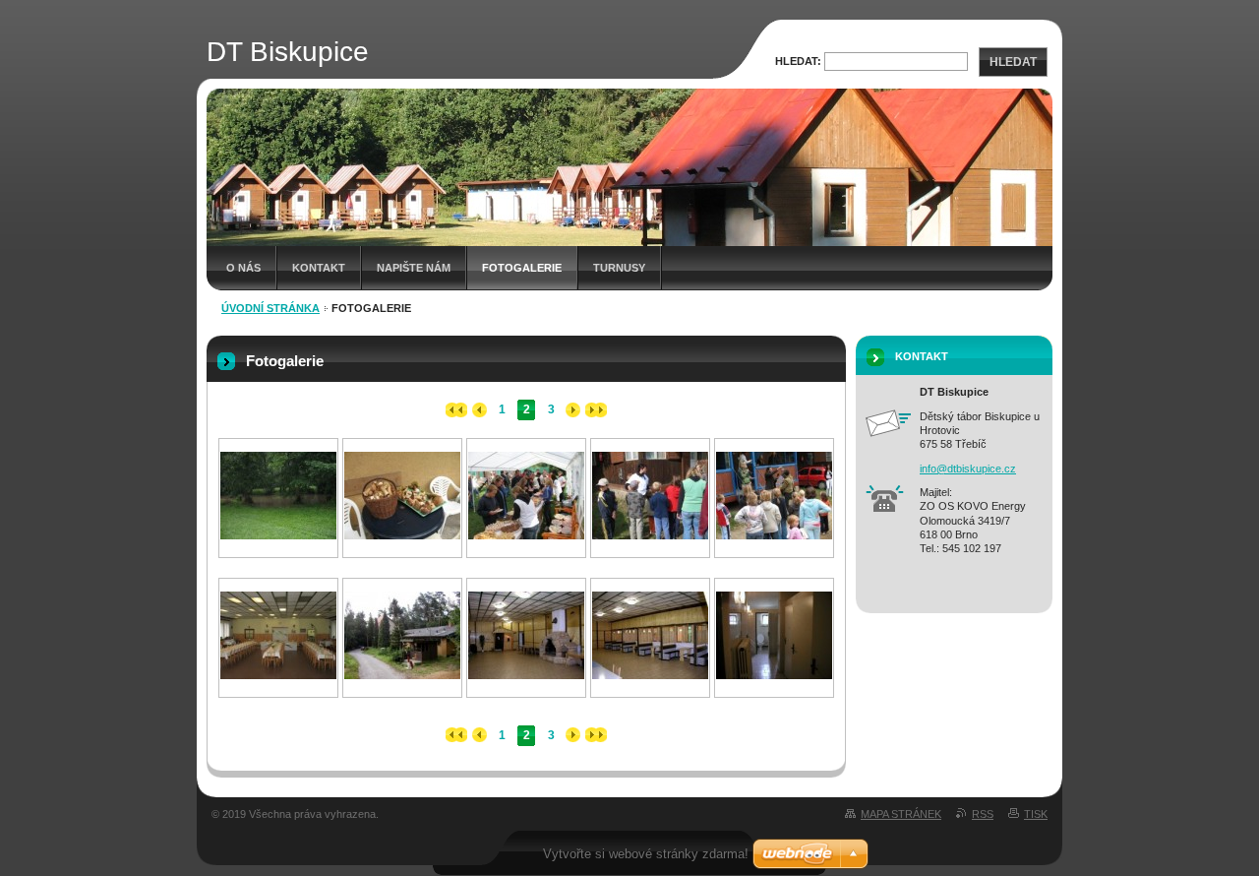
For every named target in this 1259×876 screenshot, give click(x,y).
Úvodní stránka (270, 308)
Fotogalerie (522, 268)
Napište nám (413, 268)
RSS (982, 814)
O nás (243, 268)
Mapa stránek (901, 814)
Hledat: (798, 61)
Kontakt (318, 268)
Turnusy (619, 268)
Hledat (1013, 62)
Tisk (1036, 814)
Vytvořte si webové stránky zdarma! (646, 853)
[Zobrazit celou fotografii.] (278, 535)
